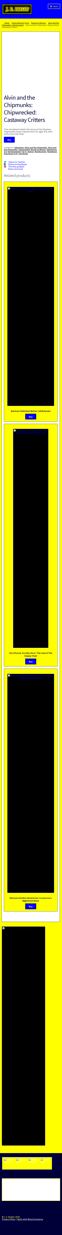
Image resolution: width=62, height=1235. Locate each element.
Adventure (19, 147)
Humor (31, 151)
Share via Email (15, 168)
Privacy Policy (8, 1219)
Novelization (40, 151)
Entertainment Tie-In (20, 23)
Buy (9, 139)
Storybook (23, 153)
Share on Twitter (17, 161)
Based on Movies (38, 23)
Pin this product (16, 166)
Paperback (52, 151)
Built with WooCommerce (30, 1219)
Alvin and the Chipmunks (36, 147)
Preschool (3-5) (10, 153)
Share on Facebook (17, 164)
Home (7, 23)
